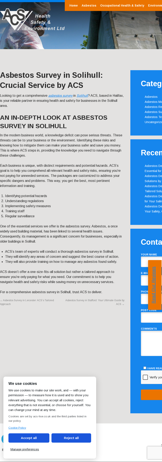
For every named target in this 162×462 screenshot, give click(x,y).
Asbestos (89, 5)
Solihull (82, 95)
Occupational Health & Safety (122, 5)
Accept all (29, 438)
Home (73, 5)
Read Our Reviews (153, 285)
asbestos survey (60, 95)
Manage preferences (24, 449)
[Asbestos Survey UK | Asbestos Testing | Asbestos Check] (32, 28)
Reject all (71, 438)
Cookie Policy (17, 427)
